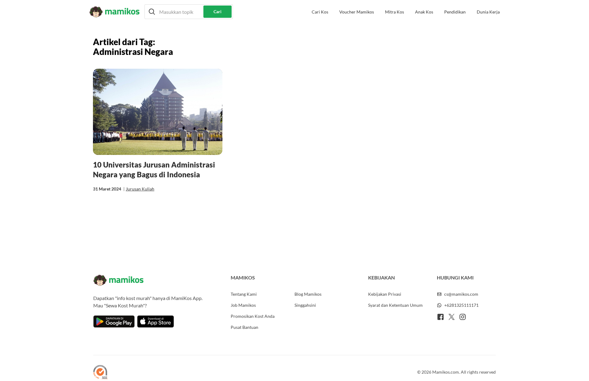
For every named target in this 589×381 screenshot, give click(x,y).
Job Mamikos (243, 305)
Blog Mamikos (307, 294)
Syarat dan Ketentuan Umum (395, 305)
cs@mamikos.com (461, 294)
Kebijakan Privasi (384, 294)
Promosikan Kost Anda (253, 316)
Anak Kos (424, 11)
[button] (188, 11)
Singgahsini (305, 305)
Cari (217, 11)
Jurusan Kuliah (140, 188)
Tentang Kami (244, 294)
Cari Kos (320, 11)
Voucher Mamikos (356, 11)
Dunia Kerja (488, 11)
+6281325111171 (461, 305)
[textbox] (188, 11)
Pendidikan (455, 11)
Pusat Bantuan (244, 327)
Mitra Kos (394, 11)
